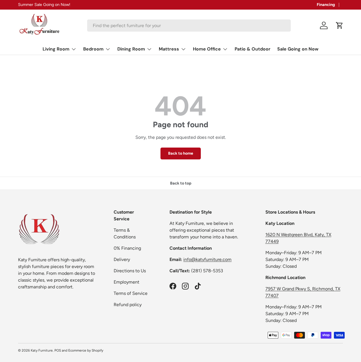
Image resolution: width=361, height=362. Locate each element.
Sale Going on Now (297, 49)
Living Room (56, 49)
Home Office (207, 49)
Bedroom (93, 49)
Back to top (180, 183)
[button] (339, 25)
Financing (326, 4)
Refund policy (128, 304)
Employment (126, 282)
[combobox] (189, 25)
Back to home (180, 153)
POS (57, 350)
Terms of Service (131, 293)
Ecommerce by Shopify (85, 350)
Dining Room (131, 49)
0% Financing (127, 248)
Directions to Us (130, 270)
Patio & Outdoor (252, 49)
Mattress (169, 49)
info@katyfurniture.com (207, 259)
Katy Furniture (42, 350)
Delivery (122, 259)
